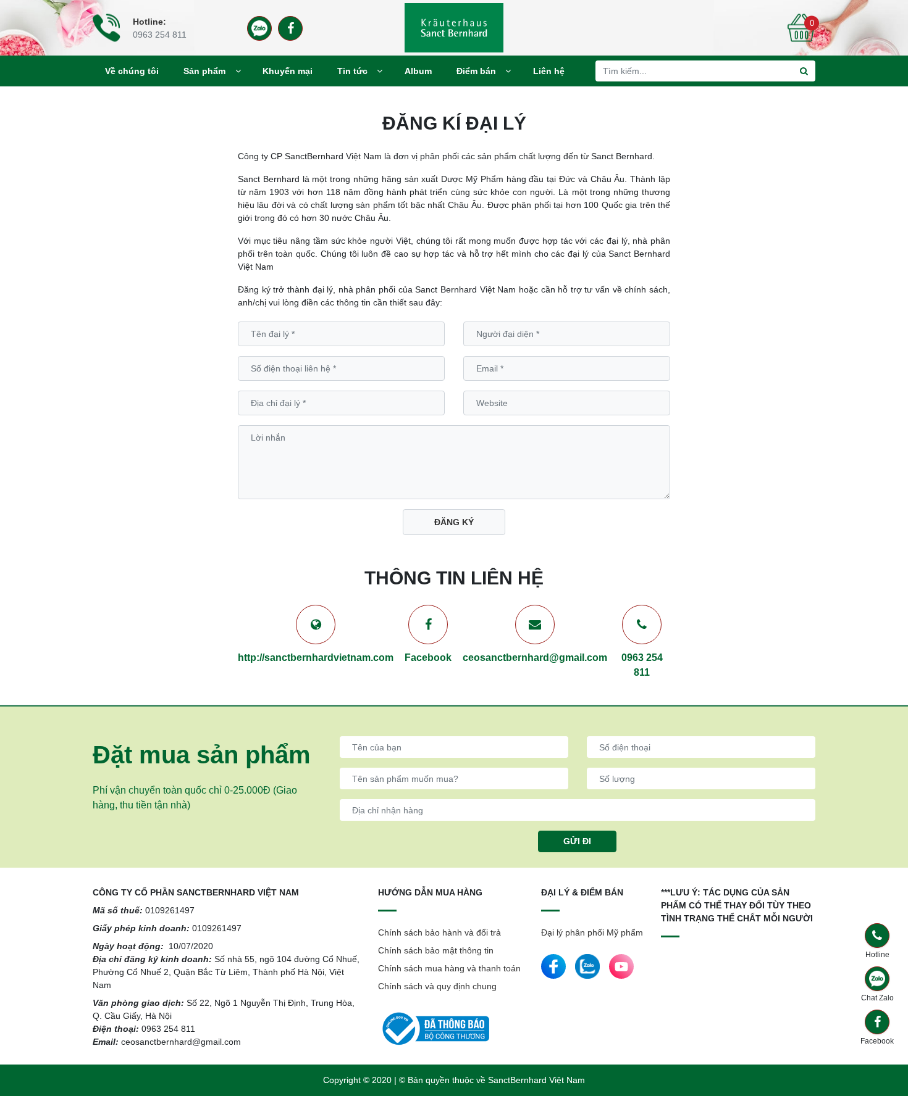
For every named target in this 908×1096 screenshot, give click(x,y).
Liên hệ (549, 71)
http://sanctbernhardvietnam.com (315, 657)
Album (418, 71)
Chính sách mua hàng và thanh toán (449, 968)
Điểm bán (476, 71)
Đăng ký (454, 522)
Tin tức (352, 71)
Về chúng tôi (132, 71)
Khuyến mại (288, 71)
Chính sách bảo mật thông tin (436, 950)
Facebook (428, 657)
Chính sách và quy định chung (437, 986)
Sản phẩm (204, 71)
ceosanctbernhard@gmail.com (535, 657)
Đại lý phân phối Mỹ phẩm (592, 932)
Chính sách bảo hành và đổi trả (439, 932)
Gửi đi (577, 841)
